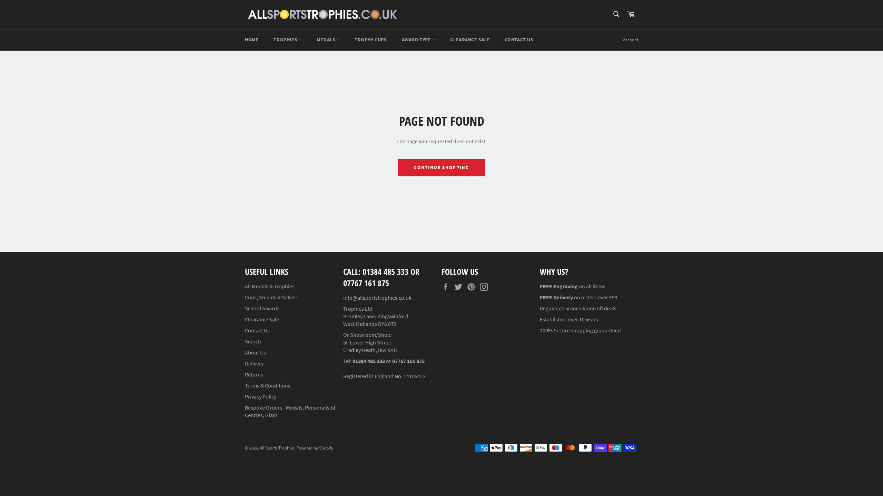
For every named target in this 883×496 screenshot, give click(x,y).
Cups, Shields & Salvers (272, 297)
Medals (327, 40)
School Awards (262, 308)
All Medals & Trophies (270, 286)
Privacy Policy (260, 396)
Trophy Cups (371, 40)
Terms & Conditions (267, 385)
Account (630, 40)
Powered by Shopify (314, 448)
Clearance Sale (262, 319)
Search (253, 341)
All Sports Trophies (277, 448)
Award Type (417, 40)
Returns (254, 374)
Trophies (286, 40)
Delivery (254, 363)
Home (252, 40)
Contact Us (519, 40)
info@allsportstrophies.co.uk (377, 297)
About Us (255, 352)
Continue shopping (441, 167)
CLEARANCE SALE (470, 40)
